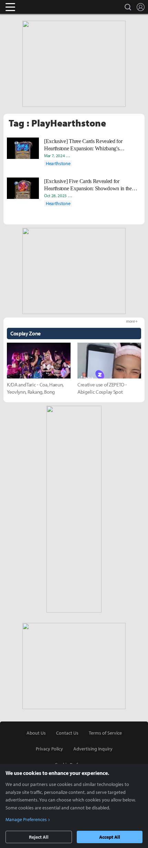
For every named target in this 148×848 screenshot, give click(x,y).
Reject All (39, 837)
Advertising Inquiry (93, 749)
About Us (36, 733)
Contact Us (67, 733)
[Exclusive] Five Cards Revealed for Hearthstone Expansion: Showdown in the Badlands (88, 185)
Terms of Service (105, 733)
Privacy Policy (49, 749)
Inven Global (37, 7)
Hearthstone (58, 163)
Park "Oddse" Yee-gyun (124, 155)
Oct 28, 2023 (55, 195)
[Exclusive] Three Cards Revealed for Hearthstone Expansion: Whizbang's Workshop (83, 145)
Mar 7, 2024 (54, 155)
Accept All (109, 837)
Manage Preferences (26, 819)
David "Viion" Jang (85, 155)
